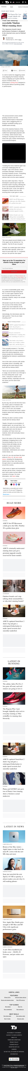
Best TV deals (7, 1018)
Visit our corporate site (19, 1065)
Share (6, 70)
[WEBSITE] (19, 484)
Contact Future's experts (14, 1035)
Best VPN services (21, 1000)
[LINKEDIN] (17, 484)
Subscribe (18, 2)
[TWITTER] (11, 484)
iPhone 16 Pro (7, 997)
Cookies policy (14, 1044)
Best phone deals (7, 1016)
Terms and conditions (14, 1039)
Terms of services (19, 275)
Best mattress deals (20, 1016)
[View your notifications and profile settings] (10, 2)
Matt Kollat (10, 38)
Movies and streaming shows (7, 1000)
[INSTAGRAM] (14, 484)
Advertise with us (14, 1047)
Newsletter (23, 70)
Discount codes (20, 1018)
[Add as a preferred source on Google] (14, 1059)
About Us (14, 1037)
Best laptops (8, 1006)
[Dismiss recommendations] (26, 11)
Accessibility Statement (14, 1032)
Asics (13, 476)
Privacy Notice (20, 277)
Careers (14, 1049)
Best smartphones (8, 1009)
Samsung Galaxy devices (20, 997)
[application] (14, 151)
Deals (11, 6)
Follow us (15, 70)
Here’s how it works (18, 43)
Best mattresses (20, 1009)
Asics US (10, 457)
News (20, 39)
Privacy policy (14, 1042)
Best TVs (20, 1006)
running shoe (14, 82)
